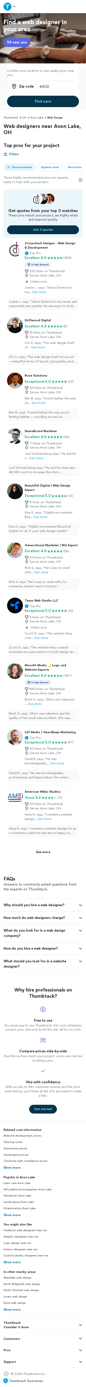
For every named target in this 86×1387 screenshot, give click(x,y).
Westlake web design (17, 1277)
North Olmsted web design (21, 1290)
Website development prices (22, 1135)
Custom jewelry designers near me (26, 1255)
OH (24, 117)
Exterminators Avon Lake (20, 1208)
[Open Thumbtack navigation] (10, 6)
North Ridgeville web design (22, 1284)
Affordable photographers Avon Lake (28, 1189)
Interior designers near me (20, 1249)
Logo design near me (17, 1243)
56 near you (17, 42)
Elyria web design (15, 1302)
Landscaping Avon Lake (19, 1202)
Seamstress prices (15, 1148)
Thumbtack (11, 117)
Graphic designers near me (21, 1236)
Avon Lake (36, 117)
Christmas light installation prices (25, 1160)
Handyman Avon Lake (17, 1195)
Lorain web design (15, 1296)
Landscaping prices (16, 1154)
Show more (12, 1168)
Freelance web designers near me (25, 1230)
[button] (33, 253)
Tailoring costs (13, 1142)
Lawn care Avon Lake (17, 1183)
